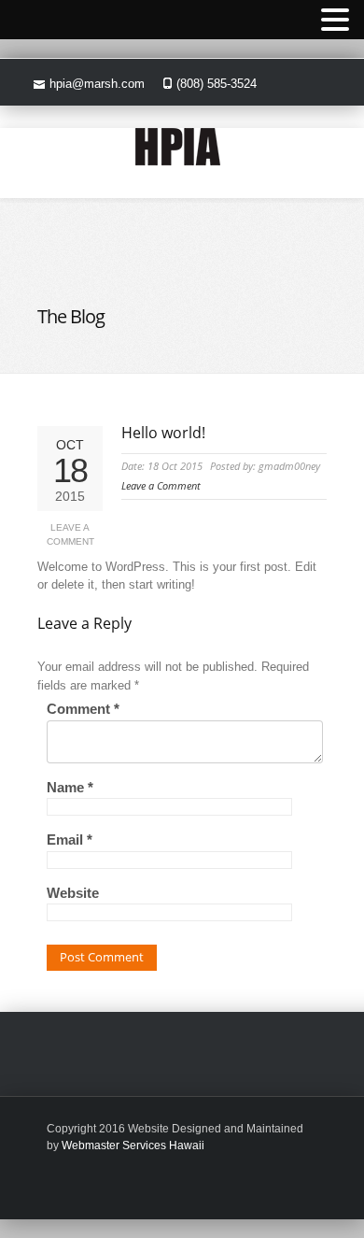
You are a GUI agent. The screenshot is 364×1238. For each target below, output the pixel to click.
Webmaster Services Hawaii (133, 1145)
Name (70, 787)
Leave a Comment (70, 534)
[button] (335, 21)
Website (73, 893)
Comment (83, 709)
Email (69, 839)
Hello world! (163, 432)
